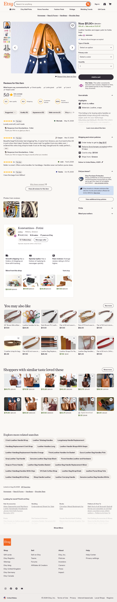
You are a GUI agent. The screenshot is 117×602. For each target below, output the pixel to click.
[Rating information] (19, 235)
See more (108, 306)
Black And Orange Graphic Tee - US (72, 522)
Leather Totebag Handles (44, 441)
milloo (80, 35)
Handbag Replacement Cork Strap (20, 447)
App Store (11, 583)
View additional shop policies (96, 199)
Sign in (97, 4)
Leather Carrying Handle (66, 478)
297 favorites (25, 487)
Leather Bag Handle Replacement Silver (72, 466)
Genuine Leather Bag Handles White (95, 478)
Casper (60, 138)
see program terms (101, 183)
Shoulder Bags (74, 15)
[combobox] (49, 4)
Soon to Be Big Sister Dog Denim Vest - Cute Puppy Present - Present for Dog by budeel (99, 524)
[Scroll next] (74, 112)
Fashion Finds (59, 9)
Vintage (72, 9)
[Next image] (72, 47)
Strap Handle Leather (43, 478)
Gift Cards (101, 9)
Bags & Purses (52, 15)
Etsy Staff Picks (26, 9)
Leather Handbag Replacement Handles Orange (25, 453)
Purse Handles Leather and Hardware (77, 459)
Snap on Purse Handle (15, 466)
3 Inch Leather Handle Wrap (17, 441)
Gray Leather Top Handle (16, 459)
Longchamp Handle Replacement (72, 441)
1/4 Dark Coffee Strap (49, 472)
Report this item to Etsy (66, 76)
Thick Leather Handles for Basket (62, 453)
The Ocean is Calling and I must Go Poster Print (16, 522)
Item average (18, 94)
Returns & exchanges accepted (94, 147)
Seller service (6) (54, 112)
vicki (61, 162)
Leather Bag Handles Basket (40, 466)
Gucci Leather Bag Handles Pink (93, 453)
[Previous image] (15, 47)
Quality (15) (24, 112)
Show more (108, 370)
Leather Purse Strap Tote (97, 472)
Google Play (28, 583)
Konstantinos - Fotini (30, 228)
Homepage (41, 15)
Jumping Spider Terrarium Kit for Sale (43, 522)
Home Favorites (43, 9)
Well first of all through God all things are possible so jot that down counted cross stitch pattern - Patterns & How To (100, 509)
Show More (58, 528)
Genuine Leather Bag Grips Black (44, 459)
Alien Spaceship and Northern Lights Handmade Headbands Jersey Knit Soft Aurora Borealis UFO (15, 509)
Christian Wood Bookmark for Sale (71, 507)
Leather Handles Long (47, 447)
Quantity (81, 62)
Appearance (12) (38, 112)
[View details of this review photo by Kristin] (29, 209)
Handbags (63, 15)
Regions (110, 598)
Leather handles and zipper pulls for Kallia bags (95, 31)
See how (97, 193)
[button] (41, 240)
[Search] (88, 4)
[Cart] (110, 4)
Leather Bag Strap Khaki (72, 472)
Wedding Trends (86, 9)
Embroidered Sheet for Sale (43, 506)
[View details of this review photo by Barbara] (11, 209)
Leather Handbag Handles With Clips (21, 472)
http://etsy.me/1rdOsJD (87, 120)
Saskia (60, 172)
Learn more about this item (96, 128)
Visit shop (66, 271)
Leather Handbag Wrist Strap (18, 478)
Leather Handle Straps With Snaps (74, 447)
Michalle (59, 121)
